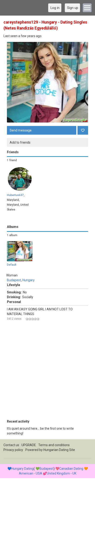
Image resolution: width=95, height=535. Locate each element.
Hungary (28, 280)
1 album (12, 235)
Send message (21, 130)
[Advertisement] (47, 372)
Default (11, 264)
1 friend (12, 160)
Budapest (14, 280)
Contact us (11, 445)
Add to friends (20, 142)
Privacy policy (13, 450)
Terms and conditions (54, 445)
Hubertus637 (15, 195)
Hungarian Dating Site (59, 450)
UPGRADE (28, 445)
